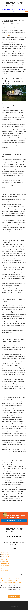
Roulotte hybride (5, 554)
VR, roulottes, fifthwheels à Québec (9, 577)
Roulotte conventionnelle (7, 551)
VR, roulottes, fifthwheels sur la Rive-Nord (11, 582)
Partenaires (7, 542)
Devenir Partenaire (14, 544)
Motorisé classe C (5, 568)
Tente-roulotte (4, 561)
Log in (16, 606)
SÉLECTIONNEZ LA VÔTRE (14, 520)
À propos (15, 542)
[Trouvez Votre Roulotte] (14, 5)
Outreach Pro (13, 604)
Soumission (9, 541)
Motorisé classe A (5, 565)
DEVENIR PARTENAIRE (14, 596)
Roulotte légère (5, 552)
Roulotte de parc (5, 570)
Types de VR (18, 541)
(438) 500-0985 (15, 536)
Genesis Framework (22, 604)
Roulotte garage (5, 556)
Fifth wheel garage (5, 559)
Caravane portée (5, 563)
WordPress (12, 606)
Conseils (9, 506)
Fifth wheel (4, 558)
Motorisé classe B (5, 567)
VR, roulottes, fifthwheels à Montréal (10, 578)
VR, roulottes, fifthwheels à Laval (9, 580)
